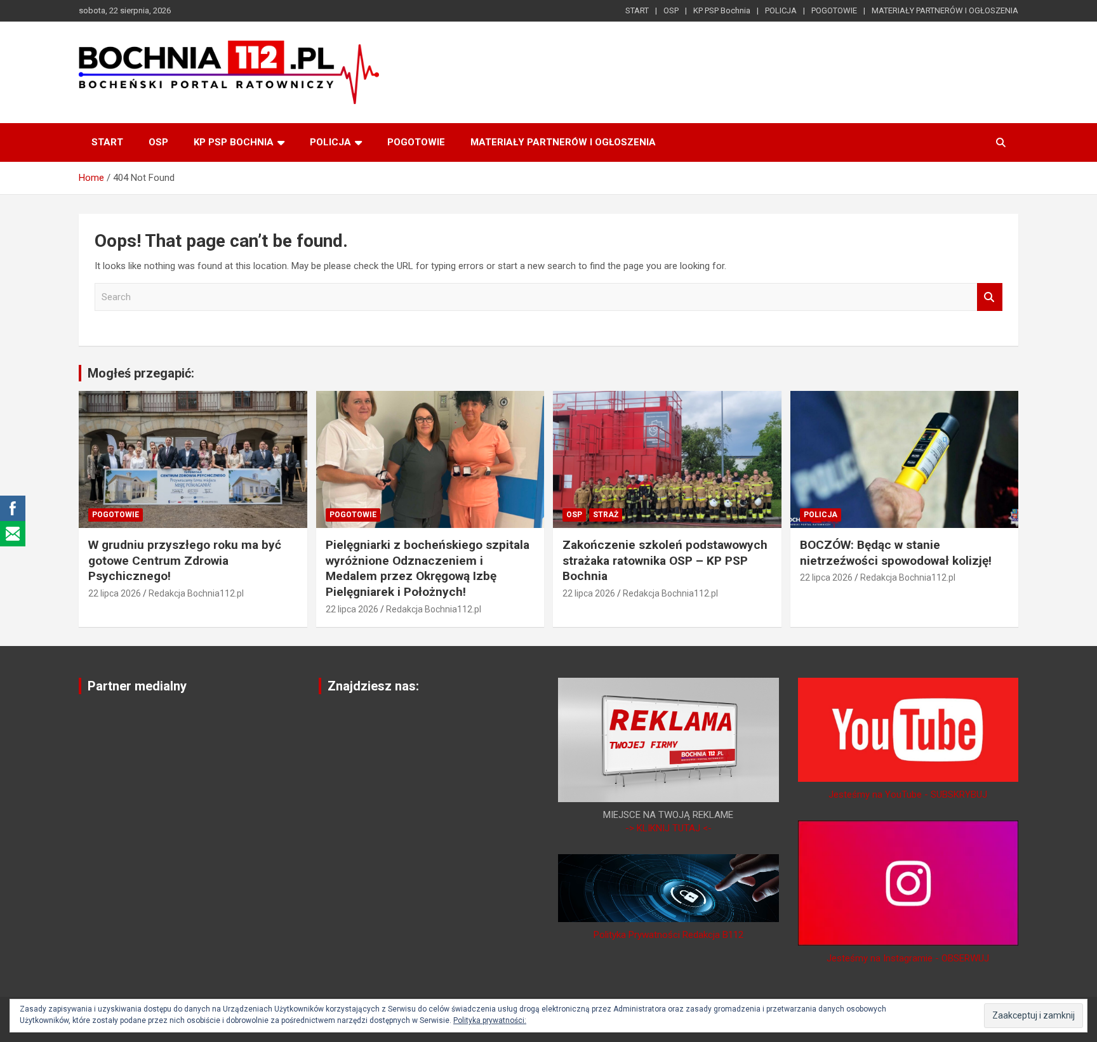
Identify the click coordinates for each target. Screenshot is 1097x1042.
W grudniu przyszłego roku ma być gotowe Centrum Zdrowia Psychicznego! (184, 560)
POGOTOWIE (834, 10)
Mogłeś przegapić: (141, 373)
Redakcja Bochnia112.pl (196, 593)
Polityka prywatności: (489, 1020)
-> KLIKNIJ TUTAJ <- (668, 828)
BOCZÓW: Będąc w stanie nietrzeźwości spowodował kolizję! (896, 552)
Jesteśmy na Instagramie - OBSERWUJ (908, 958)
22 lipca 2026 (114, 593)
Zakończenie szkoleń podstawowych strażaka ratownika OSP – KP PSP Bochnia (665, 560)
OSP (671, 10)
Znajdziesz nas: (373, 686)
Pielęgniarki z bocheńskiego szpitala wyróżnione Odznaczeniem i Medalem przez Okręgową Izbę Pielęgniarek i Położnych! (427, 568)
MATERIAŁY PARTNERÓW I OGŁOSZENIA (945, 10)
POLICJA (781, 10)
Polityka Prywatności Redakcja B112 (668, 934)
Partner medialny (137, 686)
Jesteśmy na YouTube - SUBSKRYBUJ (907, 794)
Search (989, 297)
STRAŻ (605, 514)
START (637, 10)
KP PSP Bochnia (721, 10)
